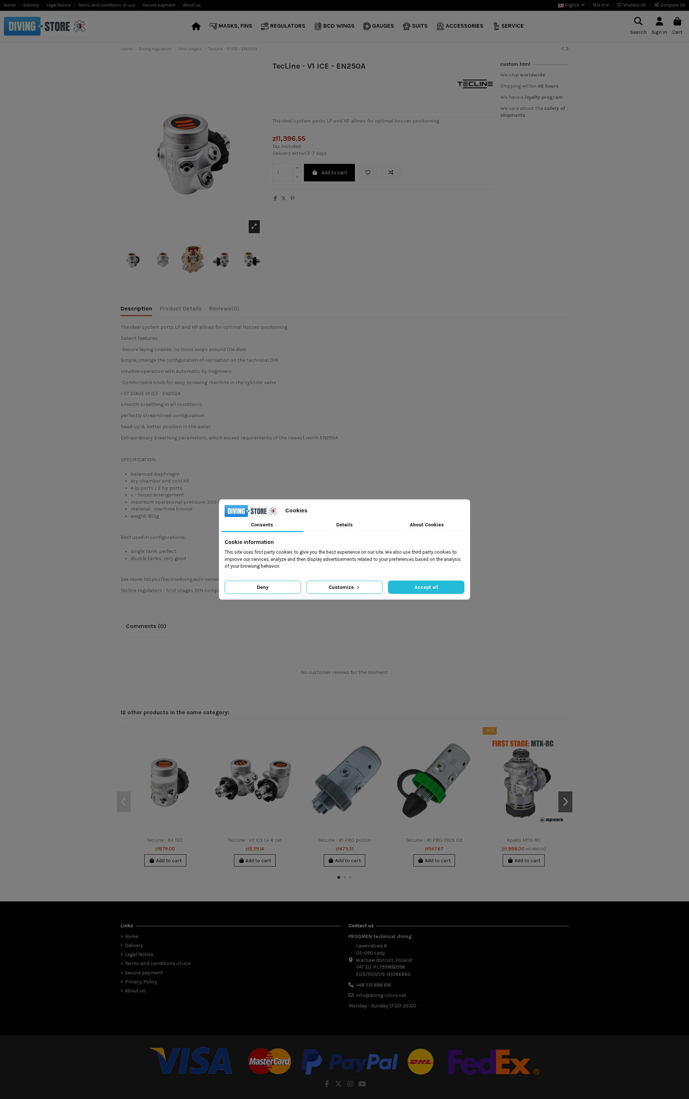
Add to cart (334, 173)
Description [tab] (136, 308)
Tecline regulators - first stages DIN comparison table (183, 590)
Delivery (31, 5)
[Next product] (567, 49)
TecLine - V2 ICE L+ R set (255, 840)
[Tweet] (283, 198)
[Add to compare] (391, 172)
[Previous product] (563, 49)
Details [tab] (344, 525)
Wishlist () (634, 5)
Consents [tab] (262, 525)
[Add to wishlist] (368, 172)
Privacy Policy (141, 982)
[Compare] (200, 750)
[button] (231, 26)
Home (10, 5)
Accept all (426, 587)
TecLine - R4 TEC (165, 840)
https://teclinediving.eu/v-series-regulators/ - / (199, 579)
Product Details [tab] (181, 308)
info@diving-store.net (381, 995)
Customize (342, 587)
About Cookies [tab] (427, 525)
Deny (262, 587)
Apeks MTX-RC (524, 840)
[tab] (224, 310)
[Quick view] (200, 763)
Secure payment (159, 5)
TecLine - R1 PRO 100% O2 (434, 840)
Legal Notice (59, 5)
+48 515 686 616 (373, 985)
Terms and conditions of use (107, 5)
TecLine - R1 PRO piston (344, 840)
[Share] (275, 198)
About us (192, 5)
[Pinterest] (292, 198)
